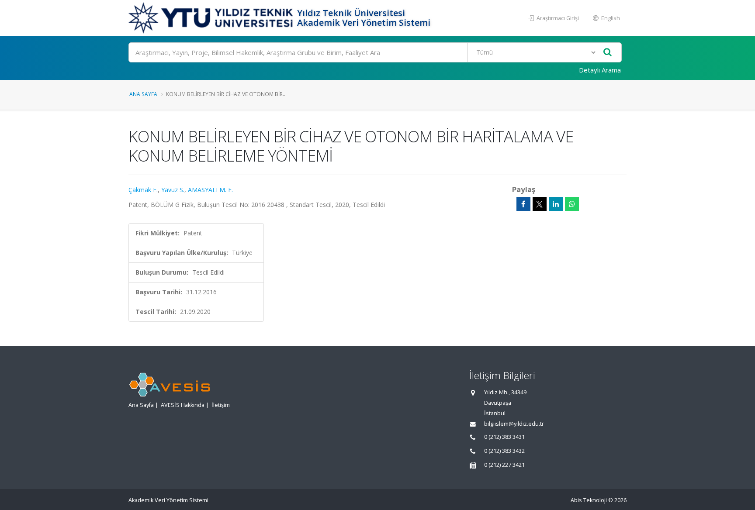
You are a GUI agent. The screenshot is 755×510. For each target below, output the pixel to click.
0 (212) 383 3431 (504, 437)
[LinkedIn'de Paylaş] (556, 204)
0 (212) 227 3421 (504, 465)
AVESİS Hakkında (182, 405)
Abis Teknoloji (589, 500)
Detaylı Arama (600, 69)
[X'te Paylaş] (540, 204)
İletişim (220, 405)
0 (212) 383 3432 (504, 451)
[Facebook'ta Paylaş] (523, 204)
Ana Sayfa (143, 93)
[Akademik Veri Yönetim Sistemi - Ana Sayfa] (211, 18)
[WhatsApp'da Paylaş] (572, 204)
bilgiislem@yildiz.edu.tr (514, 423)
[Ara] (607, 52)
